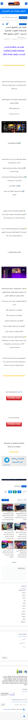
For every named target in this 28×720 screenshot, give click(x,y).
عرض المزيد (5, 500)
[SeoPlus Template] (24, 709)
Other (23, 595)
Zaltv (24, 619)
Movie (23, 592)
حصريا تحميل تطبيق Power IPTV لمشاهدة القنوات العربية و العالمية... (9, 17)
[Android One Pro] (14, 3)
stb (24, 600)
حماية (23, 608)
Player (23, 616)
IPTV (24, 598)
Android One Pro (7, 709)
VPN (24, 603)
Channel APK (22, 24)
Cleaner (23, 614)
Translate (12, 695)
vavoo (23, 606)
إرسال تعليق (21, 568)
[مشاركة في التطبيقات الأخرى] (5, 491)
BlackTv (23, 621)
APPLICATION (18, 392)
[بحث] (2, 3)
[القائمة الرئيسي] (26, 3)
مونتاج (23, 611)
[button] (19, 491)
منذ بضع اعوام (22, 512)
